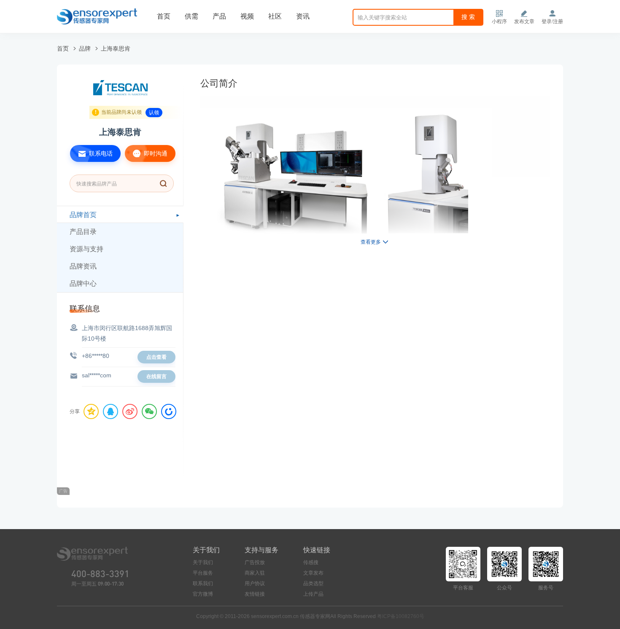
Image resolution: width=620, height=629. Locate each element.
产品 (219, 16)
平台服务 (203, 573)
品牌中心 (83, 283)
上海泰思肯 (115, 48)
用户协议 (255, 583)
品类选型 (313, 583)
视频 (247, 16)
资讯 (303, 16)
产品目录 (83, 231)
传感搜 (310, 562)
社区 (275, 16)
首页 (163, 16)
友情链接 (255, 594)
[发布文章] (524, 13)
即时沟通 (154, 153)
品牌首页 (83, 214)
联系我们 (203, 583)
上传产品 (313, 594)
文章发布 (313, 573)
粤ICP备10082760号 (400, 616)
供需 (191, 16)
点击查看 (156, 357)
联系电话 (100, 153)
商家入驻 (255, 573)
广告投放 (255, 562)
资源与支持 (86, 249)
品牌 (85, 48)
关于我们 (203, 562)
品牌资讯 (83, 266)
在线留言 (156, 376)
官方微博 (203, 594)
